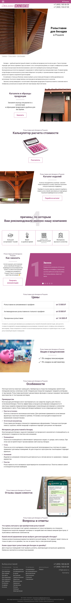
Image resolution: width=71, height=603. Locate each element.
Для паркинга (6, 579)
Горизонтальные (18, 577)
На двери (4, 585)
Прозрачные (17, 585)
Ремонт (41, 569)
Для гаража (5, 573)
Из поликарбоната (31, 571)
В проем (15, 573)
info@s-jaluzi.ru (64, 570)
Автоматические (18, 569)
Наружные (16, 583)
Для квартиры (6, 577)
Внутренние (16, 575)
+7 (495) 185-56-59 (61, 4)
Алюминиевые (30, 569)
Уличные (16, 589)
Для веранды (6, 571)
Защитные (16, 579)
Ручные (15, 587)
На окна (4, 587)
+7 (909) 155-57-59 (61, 7)
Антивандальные (18, 571)
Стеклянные (29, 579)
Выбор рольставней (9, 564)
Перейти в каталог (52, 198)
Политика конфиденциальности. (41, 597)
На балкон (5, 583)
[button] (54, 119)
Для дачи (5, 575)
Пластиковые (30, 575)
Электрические (17, 591)
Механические (17, 581)
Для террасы (6, 581)
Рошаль (66, 1)
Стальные (29, 577)
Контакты (65, 573)
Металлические (30, 573)
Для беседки (6, 569)
